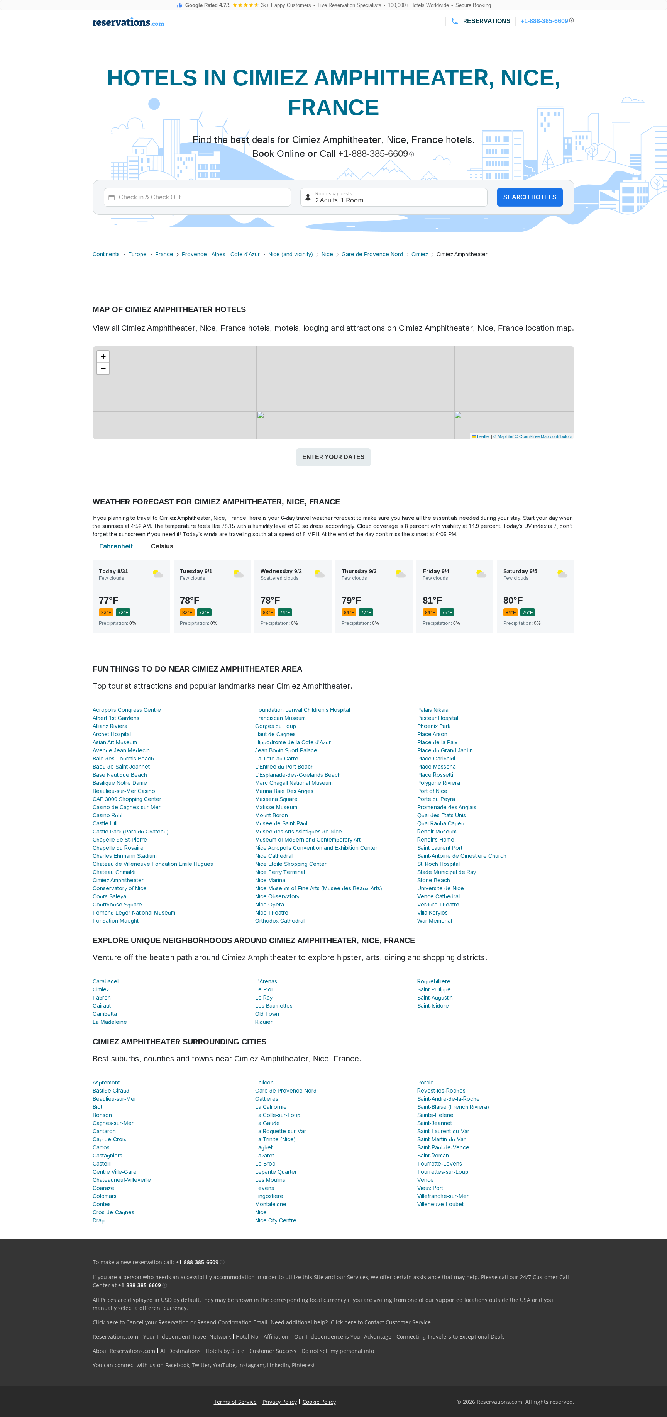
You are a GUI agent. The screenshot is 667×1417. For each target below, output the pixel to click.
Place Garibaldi (436, 758)
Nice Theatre (271, 913)
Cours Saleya (109, 896)
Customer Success (272, 1350)
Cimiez (419, 254)
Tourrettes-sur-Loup (442, 1172)
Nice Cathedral (274, 856)
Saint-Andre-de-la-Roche (448, 1099)
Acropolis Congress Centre (127, 710)
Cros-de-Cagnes (113, 1212)
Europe (137, 254)
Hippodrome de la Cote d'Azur (293, 742)
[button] (103, 357)
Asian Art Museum (115, 742)
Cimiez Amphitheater (118, 880)
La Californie (271, 1107)
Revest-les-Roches (441, 1091)
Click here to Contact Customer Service (381, 1322)
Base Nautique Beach (120, 775)
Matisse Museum (276, 807)
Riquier (264, 1022)
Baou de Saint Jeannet (121, 767)
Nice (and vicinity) (290, 254)
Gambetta (105, 1014)
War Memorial (434, 921)
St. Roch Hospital (438, 864)
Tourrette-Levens (439, 1164)
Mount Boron (271, 815)
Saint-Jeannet (434, 1123)
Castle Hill (105, 823)
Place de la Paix (437, 742)
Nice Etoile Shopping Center (291, 864)
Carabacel (106, 981)
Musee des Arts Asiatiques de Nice (298, 831)
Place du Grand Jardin (445, 750)
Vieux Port (430, 1188)
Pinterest (303, 1365)
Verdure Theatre (438, 904)
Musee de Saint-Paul (281, 823)
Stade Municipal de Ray (446, 872)
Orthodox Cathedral (280, 921)
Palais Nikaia (433, 710)
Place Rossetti (435, 775)
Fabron (102, 997)
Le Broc (265, 1164)
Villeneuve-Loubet (440, 1204)
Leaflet (483, 436)
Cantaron (104, 1131)
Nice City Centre (275, 1220)
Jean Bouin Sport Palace (286, 750)
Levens (264, 1188)
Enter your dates (333, 457)
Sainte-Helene (435, 1115)
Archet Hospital (112, 734)
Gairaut (102, 1006)
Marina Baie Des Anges (284, 791)
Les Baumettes (274, 1006)
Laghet (264, 1147)
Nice (327, 254)
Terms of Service (235, 1401)
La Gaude (267, 1123)
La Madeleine (110, 1022)
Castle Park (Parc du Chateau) (131, 831)
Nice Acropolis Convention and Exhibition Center (316, 848)
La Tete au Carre (276, 758)
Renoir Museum (437, 831)
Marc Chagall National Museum (294, 783)
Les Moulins (270, 1180)
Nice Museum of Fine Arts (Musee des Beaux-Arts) (318, 888)
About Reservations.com (124, 1350)
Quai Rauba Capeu (440, 823)
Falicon (264, 1082)
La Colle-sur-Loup (277, 1115)
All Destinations (180, 1350)
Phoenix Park (433, 726)
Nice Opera (269, 904)
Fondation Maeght (116, 921)
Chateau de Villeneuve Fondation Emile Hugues (153, 864)
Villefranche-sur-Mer (443, 1196)
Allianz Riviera (110, 726)
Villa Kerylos (432, 913)
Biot (97, 1107)
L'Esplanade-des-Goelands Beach (298, 775)
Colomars (105, 1196)
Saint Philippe (434, 989)
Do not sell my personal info (337, 1350)
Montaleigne (270, 1204)
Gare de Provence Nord (372, 254)
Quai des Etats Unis (441, 815)
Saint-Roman (433, 1155)
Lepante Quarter (276, 1172)
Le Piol (264, 989)
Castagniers (107, 1155)
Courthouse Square (117, 904)
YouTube (224, 1365)
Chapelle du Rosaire (118, 848)
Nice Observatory (277, 896)
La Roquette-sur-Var (280, 1131)
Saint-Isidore (433, 1006)
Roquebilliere (433, 981)
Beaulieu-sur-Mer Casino (124, 791)
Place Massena (436, 767)
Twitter (201, 1365)
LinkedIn (278, 1365)
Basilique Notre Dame (120, 783)
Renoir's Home (435, 840)
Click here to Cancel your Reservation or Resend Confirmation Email (180, 1322)
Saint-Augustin (435, 997)
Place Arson (432, 734)
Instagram (251, 1365)
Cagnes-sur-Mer (113, 1123)
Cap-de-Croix (109, 1139)
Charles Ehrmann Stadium (125, 856)
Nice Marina (270, 880)
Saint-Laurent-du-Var (443, 1131)
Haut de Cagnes (275, 734)
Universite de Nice (440, 888)
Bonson (102, 1115)
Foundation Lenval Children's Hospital (302, 710)
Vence (425, 1180)
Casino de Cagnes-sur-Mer (127, 807)
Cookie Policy (319, 1401)
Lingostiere (269, 1196)
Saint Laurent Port (439, 848)
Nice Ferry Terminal (280, 872)
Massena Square (276, 799)
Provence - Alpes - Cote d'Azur (221, 254)
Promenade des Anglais (446, 807)
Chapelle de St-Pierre (120, 840)
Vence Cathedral (438, 896)
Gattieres (266, 1099)
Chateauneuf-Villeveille (122, 1180)
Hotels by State (225, 1350)
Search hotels (530, 197)
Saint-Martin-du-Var (441, 1139)
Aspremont (106, 1082)
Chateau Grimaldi (114, 872)
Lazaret (264, 1155)
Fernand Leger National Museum (134, 913)
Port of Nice (432, 791)
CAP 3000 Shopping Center (127, 799)
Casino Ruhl (107, 815)
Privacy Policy (279, 1401)
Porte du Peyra (436, 799)
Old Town (267, 1014)
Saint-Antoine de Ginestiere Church (461, 856)
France (164, 254)
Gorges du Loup (275, 726)
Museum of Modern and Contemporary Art (308, 840)
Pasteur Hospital (437, 718)
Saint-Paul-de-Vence (443, 1147)
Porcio (425, 1082)
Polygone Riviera (438, 783)
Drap (99, 1220)
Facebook (177, 1365)
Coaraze (103, 1188)
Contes (102, 1204)
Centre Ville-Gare (115, 1172)
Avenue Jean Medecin (121, 750)
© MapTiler (503, 436)
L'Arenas (266, 981)
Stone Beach (433, 880)
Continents (106, 254)
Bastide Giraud (111, 1091)
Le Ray (264, 997)
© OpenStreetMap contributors (543, 436)
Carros (101, 1147)
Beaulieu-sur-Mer (114, 1099)
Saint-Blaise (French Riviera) (453, 1107)
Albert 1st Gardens (116, 718)
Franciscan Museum (280, 718)
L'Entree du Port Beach (284, 767)
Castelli (102, 1164)
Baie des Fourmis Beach (123, 758)
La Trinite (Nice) (275, 1139)
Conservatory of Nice (120, 888)
